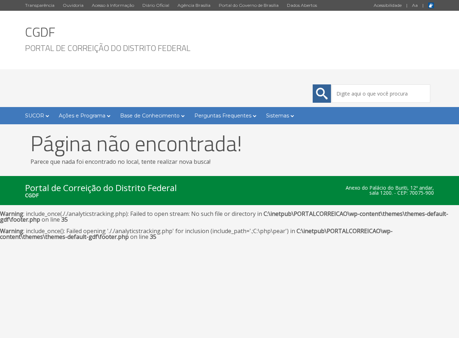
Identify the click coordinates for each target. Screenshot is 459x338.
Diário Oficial (155, 5)
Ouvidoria (73, 5)
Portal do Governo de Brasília (249, 5)
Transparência (40, 5)
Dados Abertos (302, 5)
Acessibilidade (388, 5)
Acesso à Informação (113, 5)
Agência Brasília (194, 5)
